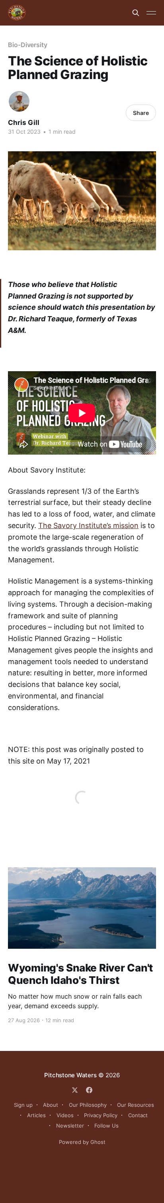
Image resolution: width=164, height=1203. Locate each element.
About (50, 1105)
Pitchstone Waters (70, 1075)
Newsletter (70, 1125)
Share (141, 112)
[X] (75, 1090)
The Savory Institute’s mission (88, 525)
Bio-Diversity (27, 45)
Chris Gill (23, 123)
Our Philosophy (88, 1105)
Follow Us (106, 1125)
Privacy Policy (100, 1115)
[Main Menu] (151, 13)
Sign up (23, 1105)
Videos (65, 1115)
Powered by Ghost (82, 1142)
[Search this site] (135, 12)
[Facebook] (89, 1090)
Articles (36, 1115)
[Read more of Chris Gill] (19, 101)
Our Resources (135, 1105)
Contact (138, 1115)
